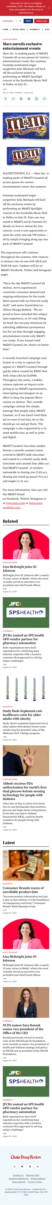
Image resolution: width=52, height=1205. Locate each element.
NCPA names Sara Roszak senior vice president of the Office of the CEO (23, 1029)
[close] (48, 8)
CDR (5, 89)
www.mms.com (15, 503)
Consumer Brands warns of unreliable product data (23, 890)
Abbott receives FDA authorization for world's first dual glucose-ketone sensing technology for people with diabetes (25, 791)
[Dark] (17, 21)
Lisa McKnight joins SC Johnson (20, 568)
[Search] (20, 21)
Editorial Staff (32, 1175)
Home (5, 29)
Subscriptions (19, 1182)
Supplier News (10, 39)
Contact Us (18, 1175)
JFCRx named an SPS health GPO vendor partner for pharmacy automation (23, 639)
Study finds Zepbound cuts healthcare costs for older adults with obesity (22, 715)
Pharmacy (35, 29)
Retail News (19, 29)
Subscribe (41, 21)
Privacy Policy (35, 1182)
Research (8, 707)
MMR (28, 21)
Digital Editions (38, 1178)
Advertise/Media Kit (18, 1178)
